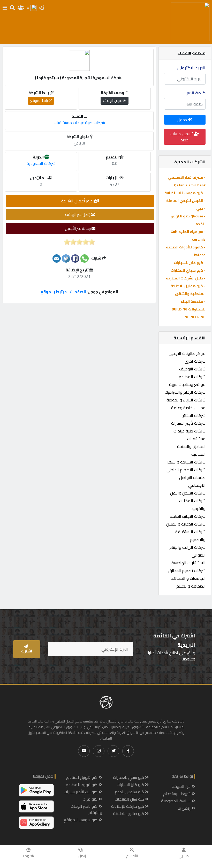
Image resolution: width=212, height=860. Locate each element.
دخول (182, 120)
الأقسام (132, 856)
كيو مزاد (91, 799)
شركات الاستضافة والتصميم (190, 535)
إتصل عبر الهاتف (78, 214)
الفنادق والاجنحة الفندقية (191, 450)
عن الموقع (182, 786)
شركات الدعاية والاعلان (186, 524)
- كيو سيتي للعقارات (188, 270)
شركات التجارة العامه (188, 516)
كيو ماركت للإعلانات (128, 806)
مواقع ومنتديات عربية (187, 384)
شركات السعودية (41, 163)
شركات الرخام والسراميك (185, 392)
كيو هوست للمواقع (81, 819)
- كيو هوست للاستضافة (185, 192)
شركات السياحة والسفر (186, 462)
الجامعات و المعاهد (188, 578)
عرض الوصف (113, 100)
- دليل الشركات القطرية (186, 278)
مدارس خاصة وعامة (188, 408)
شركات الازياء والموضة (186, 400)
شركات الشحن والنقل (188, 493)
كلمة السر (196, 93)
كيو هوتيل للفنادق (82, 777)
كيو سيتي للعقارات (129, 777)
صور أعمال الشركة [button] (77, 201)
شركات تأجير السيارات (188, 423)
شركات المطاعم (192, 376)
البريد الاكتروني (191, 68)
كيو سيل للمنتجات (130, 799)
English (28, 856)
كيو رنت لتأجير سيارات (81, 791)
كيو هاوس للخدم (130, 791)
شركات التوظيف (192, 369)
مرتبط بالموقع (54, 291)
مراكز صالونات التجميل (187, 353)
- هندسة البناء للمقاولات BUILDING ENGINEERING (189, 309)
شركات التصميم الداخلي (186, 470)
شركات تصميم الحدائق (187, 570)
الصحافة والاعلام (191, 586)
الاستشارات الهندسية (188, 563)
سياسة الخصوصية (176, 800)
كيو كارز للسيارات (131, 784)
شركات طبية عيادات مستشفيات (189, 435)
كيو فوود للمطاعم (82, 784)
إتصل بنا (80, 856)
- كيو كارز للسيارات (190, 262)
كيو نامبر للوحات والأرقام (86, 809)
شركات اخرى (195, 361)
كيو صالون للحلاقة (129, 813)
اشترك (26, 651)
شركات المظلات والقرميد (192, 504)
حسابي (183, 856)
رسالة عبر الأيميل (78, 228)
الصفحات (78, 291)
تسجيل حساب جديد (182, 137)
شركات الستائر (194, 415)
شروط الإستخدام (177, 793)
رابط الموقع (39, 100)
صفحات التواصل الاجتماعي (192, 481)
